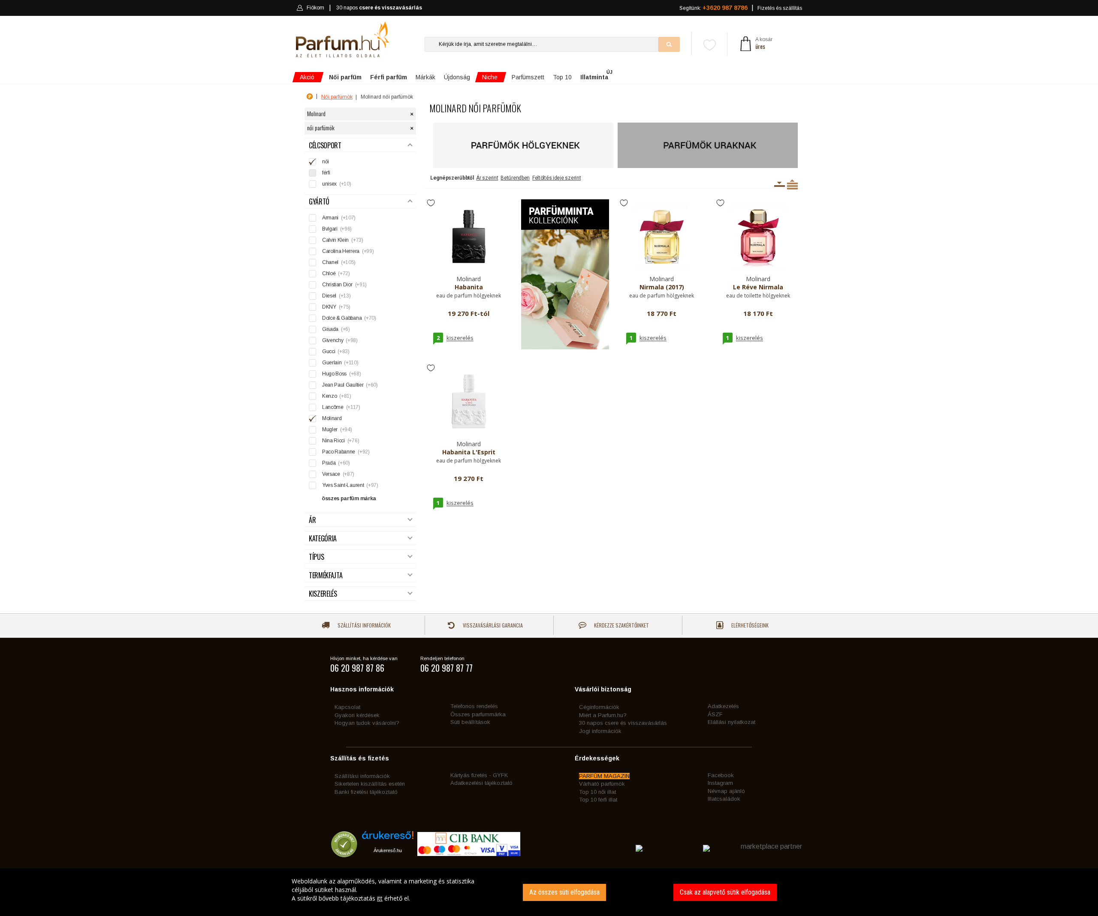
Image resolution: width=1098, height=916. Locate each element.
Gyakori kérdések (357, 715)
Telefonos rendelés (474, 706)
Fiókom (315, 8)
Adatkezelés (723, 706)
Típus (316, 557)
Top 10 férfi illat (598, 799)
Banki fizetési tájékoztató (366, 792)
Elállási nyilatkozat (731, 722)
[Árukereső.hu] (387, 838)
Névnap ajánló (726, 791)
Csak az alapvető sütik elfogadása (725, 892)
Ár (312, 520)
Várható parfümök (602, 784)
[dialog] (549, 892)
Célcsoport (325, 145)
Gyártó (319, 202)
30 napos (379, 8)
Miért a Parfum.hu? (603, 715)
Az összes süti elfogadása (564, 892)
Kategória (323, 539)
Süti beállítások (470, 722)
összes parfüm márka (349, 498)
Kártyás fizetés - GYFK (479, 775)
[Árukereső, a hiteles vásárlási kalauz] (344, 853)
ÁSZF (715, 714)
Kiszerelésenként (779, 184)
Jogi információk (600, 731)
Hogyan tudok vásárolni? (367, 723)
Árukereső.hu (388, 850)
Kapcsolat (347, 707)
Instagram (720, 783)
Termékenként (792, 184)
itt (380, 898)
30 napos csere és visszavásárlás (623, 723)
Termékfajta (325, 575)
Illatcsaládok (724, 799)
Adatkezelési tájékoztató (481, 783)
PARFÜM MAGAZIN (604, 776)
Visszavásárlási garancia (492, 625)
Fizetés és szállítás (779, 8)
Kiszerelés (323, 594)
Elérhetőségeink (749, 625)
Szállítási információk (363, 625)
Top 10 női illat (597, 792)
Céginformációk (599, 707)
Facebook (721, 775)
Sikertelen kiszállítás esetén (370, 784)
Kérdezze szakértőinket (621, 625)
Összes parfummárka (478, 714)
